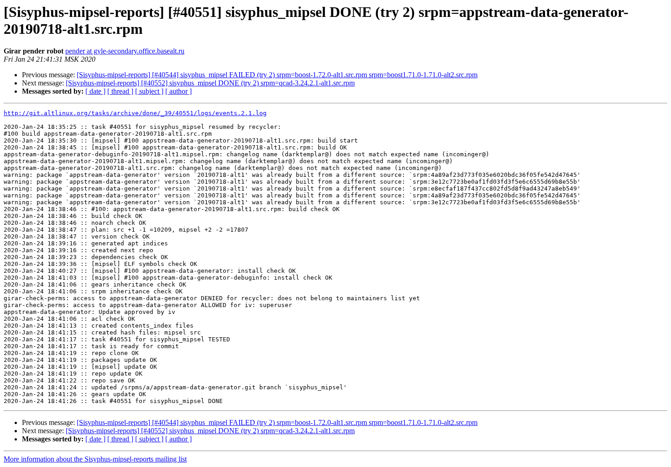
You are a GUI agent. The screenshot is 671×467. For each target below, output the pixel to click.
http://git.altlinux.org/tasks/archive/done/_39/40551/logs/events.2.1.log (135, 113)
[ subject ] (149, 91)
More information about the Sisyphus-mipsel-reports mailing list (95, 459)
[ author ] (178, 91)
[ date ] (95, 91)
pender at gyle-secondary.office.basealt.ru (124, 51)
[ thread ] (120, 91)
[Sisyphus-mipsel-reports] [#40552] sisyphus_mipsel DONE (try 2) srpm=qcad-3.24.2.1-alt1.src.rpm (210, 83)
